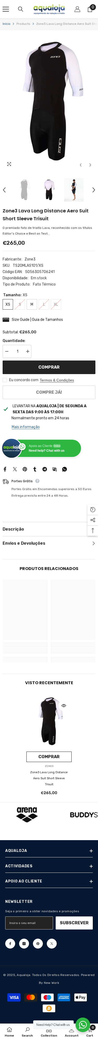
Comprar (49, 367)
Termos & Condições (57, 380)
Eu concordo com (23, 380)
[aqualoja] (27, 814)
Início (6, 24)
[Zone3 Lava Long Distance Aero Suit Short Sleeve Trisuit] (49, 721)
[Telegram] (44, 469)
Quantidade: (14, 341)
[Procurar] (21, 9)
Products (23, 24)
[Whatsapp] (64, 469)
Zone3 (30, 259)
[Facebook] (5, 469)
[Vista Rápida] (64, 705)
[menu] (6, 9)
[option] (49, 101)
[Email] (54, 469)
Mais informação (26, 427)
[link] (25, 651)
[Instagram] (24, 944)
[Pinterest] (24, 469)
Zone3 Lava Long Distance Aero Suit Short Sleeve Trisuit (49, 778)
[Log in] (77, 9)
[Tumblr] (34, 469)
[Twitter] (15, 469)
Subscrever (74, 922)
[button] (80, 165)
